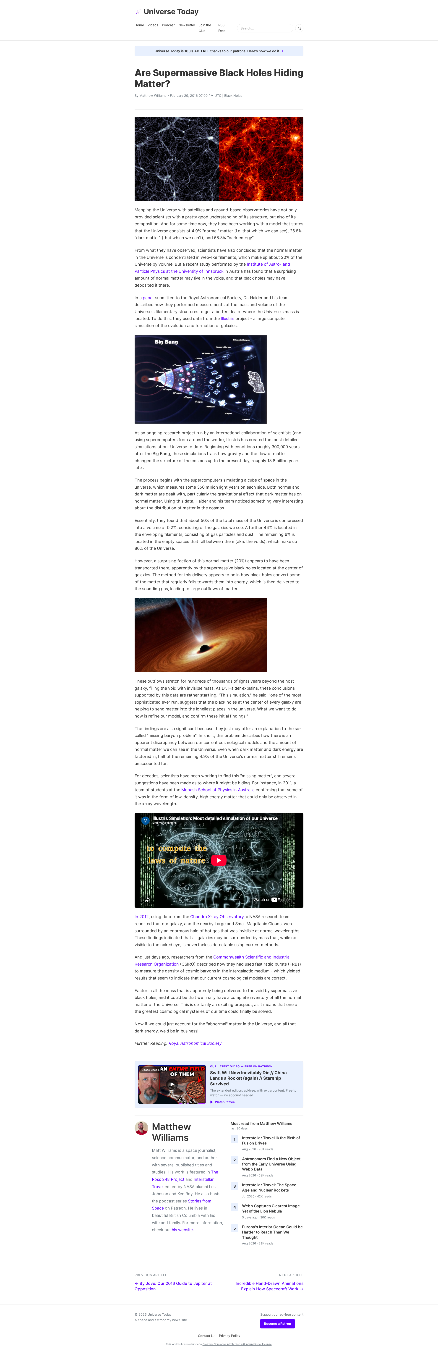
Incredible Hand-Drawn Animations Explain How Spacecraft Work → (269, 1286)
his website (182, 1229)
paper (148, 297)
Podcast (168, 25)
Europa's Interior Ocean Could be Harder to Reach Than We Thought (272, 1232)
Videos (153, 25)
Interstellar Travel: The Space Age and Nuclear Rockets (269, 1187)
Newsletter (186, 25)
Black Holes (233, 95)
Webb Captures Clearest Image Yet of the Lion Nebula (271, 1208)
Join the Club (205, 27)
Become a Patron (277, 1323)
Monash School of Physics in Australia (218, 789)
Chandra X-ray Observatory (217, 916)
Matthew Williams (153, 95)
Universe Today (171, 11)
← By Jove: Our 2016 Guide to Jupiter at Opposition (173, 1286)
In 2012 (142, 916)
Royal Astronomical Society (195, 1043)
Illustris (227, 318)
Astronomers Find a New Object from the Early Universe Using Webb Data (271, 1164)
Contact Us (206, 1336)
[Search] (299, 28)
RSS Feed (222, 27)
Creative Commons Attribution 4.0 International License (237, 1344)
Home (139, 25)
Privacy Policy (229, 1336)
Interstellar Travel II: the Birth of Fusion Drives (271, 1140)
